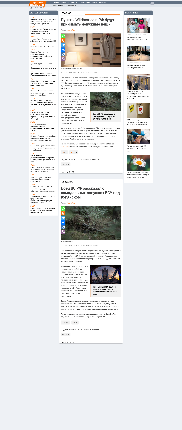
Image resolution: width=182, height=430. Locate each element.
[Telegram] (63, 45)
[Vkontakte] (63, 49)
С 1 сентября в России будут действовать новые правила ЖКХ (43, 40)
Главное (56, 2)
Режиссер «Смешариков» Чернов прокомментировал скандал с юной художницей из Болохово (43, 103)
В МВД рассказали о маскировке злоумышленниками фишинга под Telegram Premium (42, 169)
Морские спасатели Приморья (42, 46)
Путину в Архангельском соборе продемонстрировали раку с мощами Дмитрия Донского (43, 138)
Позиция (102, 2)
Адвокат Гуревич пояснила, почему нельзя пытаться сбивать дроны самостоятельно (43, 66)
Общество (65, 2)
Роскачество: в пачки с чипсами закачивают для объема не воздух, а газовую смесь (43, 21)
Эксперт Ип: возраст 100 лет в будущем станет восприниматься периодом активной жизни (42, 199)
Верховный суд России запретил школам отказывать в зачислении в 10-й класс (43, 31)
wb (65, 152)
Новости (65, 164)
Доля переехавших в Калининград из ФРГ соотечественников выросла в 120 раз (42, 127)
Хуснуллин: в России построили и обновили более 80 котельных (43, 74)
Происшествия (84, 2)
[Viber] (63, 59)
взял (72, 317)
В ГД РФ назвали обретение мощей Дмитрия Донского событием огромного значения (42, 189)
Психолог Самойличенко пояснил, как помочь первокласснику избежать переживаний (41, 55)
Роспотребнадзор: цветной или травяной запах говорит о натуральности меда (138, 174)
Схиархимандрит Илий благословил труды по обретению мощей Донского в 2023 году (42, 115)
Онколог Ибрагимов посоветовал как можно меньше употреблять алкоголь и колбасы (43, 93)
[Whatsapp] (63, 36)
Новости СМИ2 (67, 172)
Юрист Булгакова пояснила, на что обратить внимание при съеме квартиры (42, 83)
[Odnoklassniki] (63, 40)
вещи (74, 152)
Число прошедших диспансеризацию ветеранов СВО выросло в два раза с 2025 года (42, 158)
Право (94, 2)
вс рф (66, 322)
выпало (64, 147)
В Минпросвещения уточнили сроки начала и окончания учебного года (42, 210)
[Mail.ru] (63, 54)
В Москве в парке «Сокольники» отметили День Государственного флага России (43, 148)
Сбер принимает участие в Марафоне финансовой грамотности (40, 179)
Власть (74, 2)
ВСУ (75, 322)
